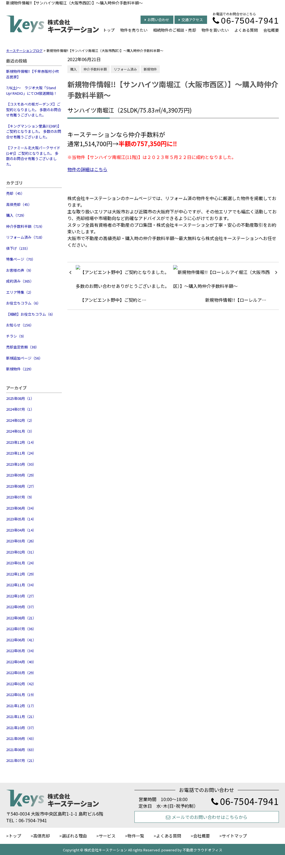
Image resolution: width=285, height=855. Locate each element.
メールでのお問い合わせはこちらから (209, 817)
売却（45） (15, 193)
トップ (109, 30)
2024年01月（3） (20, 431)
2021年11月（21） (21, 716)
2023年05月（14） (21, 519)
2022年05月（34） (21, 650)
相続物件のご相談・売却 (174, 30)
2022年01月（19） (21, 694)
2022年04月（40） (21, 661)
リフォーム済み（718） (25, 237)
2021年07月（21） (21, 760)
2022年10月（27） (21, 596)
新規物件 (150, 69)
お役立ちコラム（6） (23, 303)
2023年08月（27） (21, 486)
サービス (107, 836)
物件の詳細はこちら (87, 169)
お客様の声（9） (19, 270)
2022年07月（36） (21, 628)
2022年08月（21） (21, 617)
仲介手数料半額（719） (25, 226)
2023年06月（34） (21, 508)
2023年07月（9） (20, 497)
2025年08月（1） (20, 398)
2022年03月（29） (21, 672)
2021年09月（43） (21, 738)
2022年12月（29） (21, 574)
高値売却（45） (19, 204)
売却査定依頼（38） (22, 347)
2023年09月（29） (21, 475)
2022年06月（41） (21, 639)
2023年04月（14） (21, 530)
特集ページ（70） (20, 259)
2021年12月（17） (21, 705)
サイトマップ (234, 836)
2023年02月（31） (21, 552)
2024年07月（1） (20, 409)
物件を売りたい (134, 30)
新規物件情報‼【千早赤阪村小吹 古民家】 (32, 74)
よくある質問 (246, 30)
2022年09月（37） (21, 606)
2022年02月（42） (21, 683)
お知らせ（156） (20, 325)
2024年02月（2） (20, 420)
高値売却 (41, 836)
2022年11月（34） (21, 584)
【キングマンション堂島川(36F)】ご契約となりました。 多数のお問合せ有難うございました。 (33, 131)
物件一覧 (135, 836)
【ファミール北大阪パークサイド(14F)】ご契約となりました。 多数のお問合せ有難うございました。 (33, 156)
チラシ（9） (16, 336)
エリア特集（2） (19, 292)
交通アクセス (192, 19)
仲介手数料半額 (95, 69)
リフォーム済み (125, 69)
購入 (73, 69)
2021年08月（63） (21, 749)
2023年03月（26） (21, 541)
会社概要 (271, 30)
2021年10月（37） (21, 727)
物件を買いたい (215, 30)
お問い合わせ (158, 19)
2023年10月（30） (21, 464)
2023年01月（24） (21, 562)
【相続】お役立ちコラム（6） (30, 314)
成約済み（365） (20, 281)
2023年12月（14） (21, 442)
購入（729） (16, 215)
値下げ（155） (18, 248)
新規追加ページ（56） (24, 358)
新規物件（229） (20, 369)
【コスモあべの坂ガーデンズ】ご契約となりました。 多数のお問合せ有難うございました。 (33, 109)
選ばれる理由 (74, 836)
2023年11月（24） (21, 453)
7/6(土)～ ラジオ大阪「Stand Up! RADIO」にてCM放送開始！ (31, 90)
